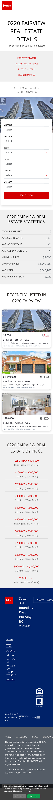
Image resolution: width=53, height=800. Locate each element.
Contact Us (11, 660)
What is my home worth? (11, 671)
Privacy (8, 737)
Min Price (8, 125)
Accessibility (21, 737)
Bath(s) (7, 159)
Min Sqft (7, 170)
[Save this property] (48, 313)
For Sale (9, 645)
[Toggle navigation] (47, 5)
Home (9, 639)
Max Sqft (8, 182)
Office (10, 655)
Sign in (10, 679)
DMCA (35, 737)
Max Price (8, 136)
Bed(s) (6, 148)
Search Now (26, 195)
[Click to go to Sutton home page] (7, 5)
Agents (10, 651)
